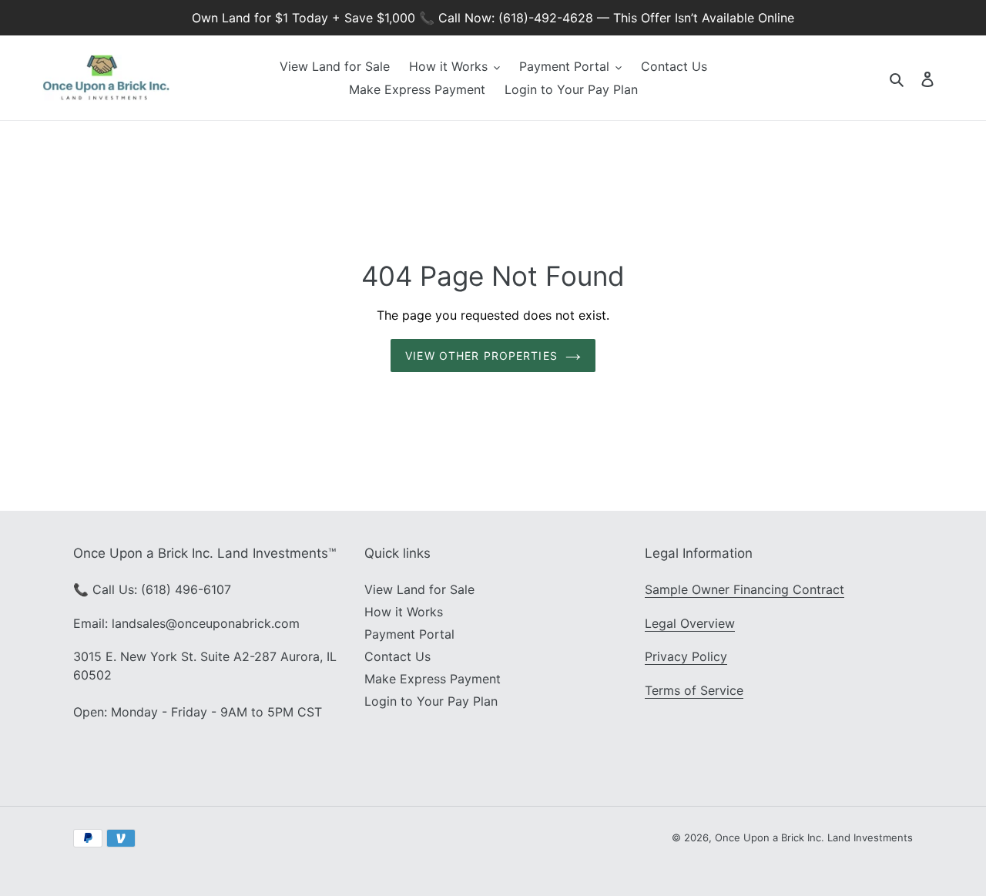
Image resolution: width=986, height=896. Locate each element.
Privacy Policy (686, 656)
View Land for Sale (419, 589)
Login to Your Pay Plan (431, 701)
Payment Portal (409, 634)
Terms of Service (694, 690)
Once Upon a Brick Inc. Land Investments (814, 837)
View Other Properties (481, 355)
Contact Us (397, 656)
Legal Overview (690, 623)
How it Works (403, 611)
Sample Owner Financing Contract (744, 589)
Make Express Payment (432, 678)
